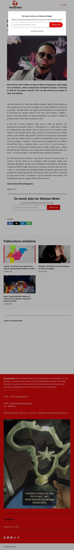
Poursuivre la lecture (37, 31)
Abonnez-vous (56, 25)
